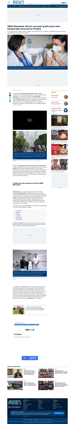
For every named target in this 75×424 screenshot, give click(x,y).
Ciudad (14, 6)
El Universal (40, 401)
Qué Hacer (43, 6)
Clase (39, 405)
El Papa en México (56, 103)
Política (31, 3)
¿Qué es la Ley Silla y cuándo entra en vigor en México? (29, 160)
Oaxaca (54, 402)
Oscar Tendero (54, 95)
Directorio (25, 419)
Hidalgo (54, 405)
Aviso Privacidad (48, 419)
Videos (35, 3)
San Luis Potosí (56, 404)
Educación (37, 6)
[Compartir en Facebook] (10, 93)
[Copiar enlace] (10, 101)
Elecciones (39, 3)
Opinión (49, 6)
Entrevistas (30, 6)
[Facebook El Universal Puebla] (63, 2)
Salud (37, 324)
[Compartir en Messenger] (10, 99)
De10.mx (40, 404)
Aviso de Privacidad (44, 414)
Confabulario (41, 408)
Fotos (27, 3)
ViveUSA (40, 406)
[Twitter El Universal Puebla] (65, 2)
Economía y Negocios (22, 6)
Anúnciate (44, 3)
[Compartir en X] (10, 95)
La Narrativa (54, 97)
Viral (14, 90)
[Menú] (9, 2)
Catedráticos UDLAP (56, 108)
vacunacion (32, 324)
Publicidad (43, 419)
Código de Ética (37, 419)
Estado (9, 6)
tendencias (17, 324)
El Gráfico (40, 402)
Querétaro (55, 401)
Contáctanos (30, 419)
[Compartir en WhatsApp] (10, 97)
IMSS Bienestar (25, 324)
